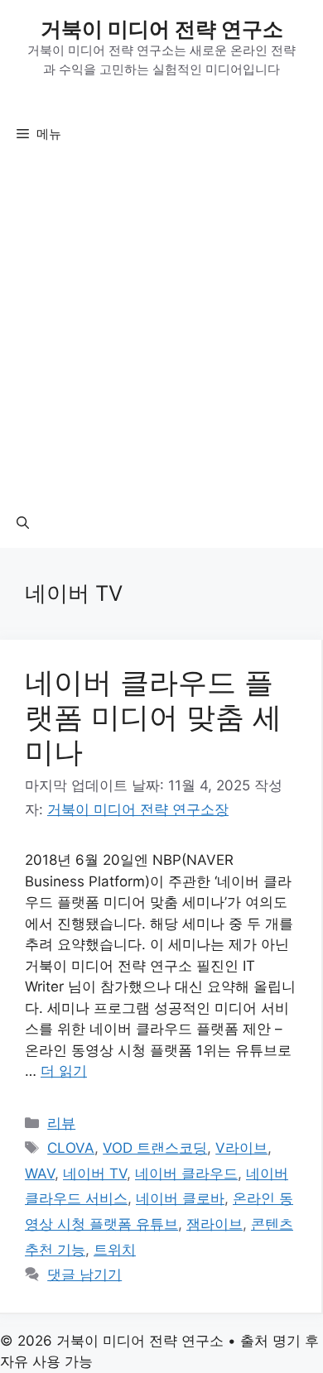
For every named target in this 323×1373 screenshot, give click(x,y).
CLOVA (70, 1148)
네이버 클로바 (180, 1198)
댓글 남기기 (84, 1274)
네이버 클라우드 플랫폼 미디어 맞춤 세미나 (153, 717)
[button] (23, 523)
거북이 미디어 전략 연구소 (162, 29)
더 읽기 (64, 1071)
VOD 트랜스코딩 (155, 1148)
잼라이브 (214, 1224)
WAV (40, 1173)
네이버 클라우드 (186, 1173)
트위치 (115, 1249)
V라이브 (241, 1148)
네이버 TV (95, 1173)
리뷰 (61, 1123)
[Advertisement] (161, 328)
